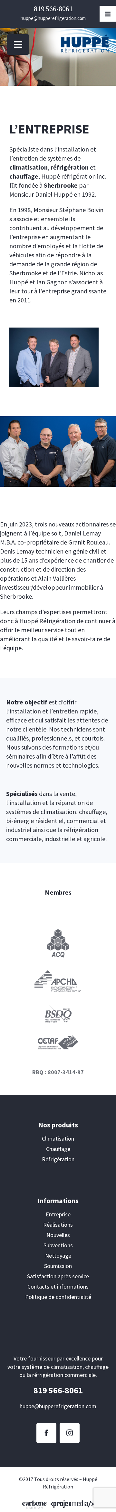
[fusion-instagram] (70, 1433)
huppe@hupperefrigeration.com (53, 18)
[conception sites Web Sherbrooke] (72, 1504)
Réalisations (58, 1224)
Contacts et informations (58, 1286)
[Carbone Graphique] (34, 1504)
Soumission (58, 1266)
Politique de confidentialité (58, 1297)
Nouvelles (58, 1235)
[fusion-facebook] (46, 1433)
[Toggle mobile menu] (18, 44)
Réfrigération (58, 1159)
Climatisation (58, 1138)
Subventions (58, 1245)
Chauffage (58, 1149)
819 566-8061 (53, 8)
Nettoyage (58, 1255)
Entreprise (58, 1214)
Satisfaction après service (58, 1276)
